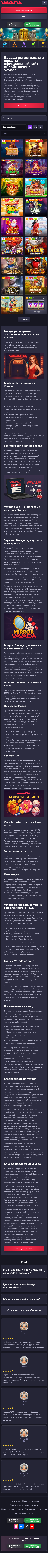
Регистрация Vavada (24, 1249)
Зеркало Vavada (24, 106)
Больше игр (24, 319)
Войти (24, 16)
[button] (2, 34)
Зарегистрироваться (24, 10)
